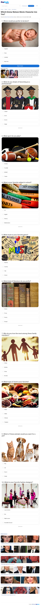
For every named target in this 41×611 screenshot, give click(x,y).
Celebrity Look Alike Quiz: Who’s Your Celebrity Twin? (10, 543)
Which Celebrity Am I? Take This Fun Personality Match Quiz (11, 574)
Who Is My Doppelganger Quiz (6, 584)
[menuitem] (24, 6)
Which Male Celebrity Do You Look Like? (8, 564)
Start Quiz (20, 66)
